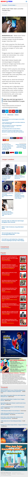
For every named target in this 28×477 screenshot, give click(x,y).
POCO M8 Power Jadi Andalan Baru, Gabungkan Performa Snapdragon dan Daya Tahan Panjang (19, 195)
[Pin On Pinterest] (13, 111)
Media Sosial (10, 114)
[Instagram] (21, 138)
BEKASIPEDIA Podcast (16, 472)
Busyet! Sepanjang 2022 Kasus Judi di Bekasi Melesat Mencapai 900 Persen (21, 146)
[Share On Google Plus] (10, 111)
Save (12, 152)
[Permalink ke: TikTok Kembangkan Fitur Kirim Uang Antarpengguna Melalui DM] (7, 186)
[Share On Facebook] (3, 111)
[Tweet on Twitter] (6, 111)
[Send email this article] (20, 111)
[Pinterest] (17, 138)
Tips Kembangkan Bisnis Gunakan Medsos (11, 128)
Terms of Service (20, 474)
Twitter (16, 114)
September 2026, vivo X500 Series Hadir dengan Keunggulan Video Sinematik (7, 177)
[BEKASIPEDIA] (6, 1)
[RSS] (7, 140)
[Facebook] (11, 138)
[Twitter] (14, 138)
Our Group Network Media (6, 475)
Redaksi (9, 474)
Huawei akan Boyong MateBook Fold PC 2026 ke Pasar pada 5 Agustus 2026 (7, 213)
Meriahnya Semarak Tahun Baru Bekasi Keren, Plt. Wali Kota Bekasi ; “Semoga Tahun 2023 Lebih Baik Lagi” (7, 146)
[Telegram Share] (16, 153)
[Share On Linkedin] (16, 111)
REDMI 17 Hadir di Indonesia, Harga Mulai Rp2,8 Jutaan (20, 177)
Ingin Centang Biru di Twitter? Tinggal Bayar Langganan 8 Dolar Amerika (12, 126)
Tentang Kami (3, 474)
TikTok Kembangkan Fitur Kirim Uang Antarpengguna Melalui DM (7, 194)
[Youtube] (4, 140)
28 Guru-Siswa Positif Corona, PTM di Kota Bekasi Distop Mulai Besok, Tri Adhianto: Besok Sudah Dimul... (13, 391)
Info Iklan (14, 474)
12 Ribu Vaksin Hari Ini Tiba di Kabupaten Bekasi (11, 420)
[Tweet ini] (7, 153)
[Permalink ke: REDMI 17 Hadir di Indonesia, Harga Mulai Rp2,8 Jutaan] (20, 169)
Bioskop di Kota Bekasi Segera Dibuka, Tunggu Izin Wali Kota (14, 424)
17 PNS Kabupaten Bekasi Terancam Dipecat (10, 410)
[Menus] (26, 1)
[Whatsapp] (20, 153)
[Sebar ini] (3, 153)
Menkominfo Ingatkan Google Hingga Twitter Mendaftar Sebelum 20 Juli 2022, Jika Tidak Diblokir (13, 131)
